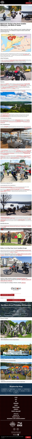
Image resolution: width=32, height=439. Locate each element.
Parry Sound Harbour (5, 150)
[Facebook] (18, 311)
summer (16, 392)
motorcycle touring (26, 389)
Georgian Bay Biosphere (27, 127)
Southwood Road (17, 119)
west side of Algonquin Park (15, 157)
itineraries (19, 389)
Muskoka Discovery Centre (14, 86)
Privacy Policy (16, 417)
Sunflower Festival (3, 191)
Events (16, 409)
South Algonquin (2, 220)
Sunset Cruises (3, 88)
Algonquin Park (4, 389)
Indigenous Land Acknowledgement (16, 418)
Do (16, 401)
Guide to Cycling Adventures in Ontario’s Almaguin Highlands (10, 339)
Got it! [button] (28, 437)
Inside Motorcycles (12, 226)
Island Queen (18, 150)
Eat (16, 399)
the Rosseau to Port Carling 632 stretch (15, 121)
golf (9, 85)
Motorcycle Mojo (6, 226)
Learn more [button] (2, 437)
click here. (19, 255)
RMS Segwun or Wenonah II (7, 87)
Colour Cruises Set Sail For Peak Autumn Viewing (8, 360)
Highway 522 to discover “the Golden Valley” (13, 189)
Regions (16, 403)
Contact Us (16, 415)
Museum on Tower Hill (26, 152)
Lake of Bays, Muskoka (6, 113)
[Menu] (30, 1)
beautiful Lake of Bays (21, 219)
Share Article (15, 300)
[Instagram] (14, 311)
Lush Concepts (18, 432)
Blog (16, 405)
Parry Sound (6, 126)
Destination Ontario (21, 278)
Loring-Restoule (18, 155)
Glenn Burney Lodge (27, 153)
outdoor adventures (24, 85)
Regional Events (16, 314)
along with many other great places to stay (19, 84)
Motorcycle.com (18, 226)
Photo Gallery (16, 411)
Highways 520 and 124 (7, 190)
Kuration (15, 432)
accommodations (5, 154)
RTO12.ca (16, 413)
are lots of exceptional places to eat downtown (7, 153)
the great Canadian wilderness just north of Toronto (23, 250)
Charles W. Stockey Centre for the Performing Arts (23, 151)
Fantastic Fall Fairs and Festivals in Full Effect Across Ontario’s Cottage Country (13, 381)
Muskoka (7, 83)
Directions (16, 407)
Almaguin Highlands (23, 156)
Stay (16, 397)
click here (23, 282)
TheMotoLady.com (23, 226)
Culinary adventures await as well (5, 114)
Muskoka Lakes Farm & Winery (4, 116)
